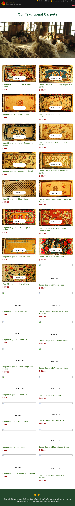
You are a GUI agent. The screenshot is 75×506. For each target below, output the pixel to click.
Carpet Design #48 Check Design (15, 199)
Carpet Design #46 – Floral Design (16, 284)
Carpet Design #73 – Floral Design (16, 421)
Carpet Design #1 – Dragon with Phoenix (18, 473)
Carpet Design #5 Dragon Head (51, 285)
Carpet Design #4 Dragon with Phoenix (17, 171)
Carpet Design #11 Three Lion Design (54, 368)
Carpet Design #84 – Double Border (53, 341)
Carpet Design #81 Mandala (50, 395)
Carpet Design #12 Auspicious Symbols (54, 447)
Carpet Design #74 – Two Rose (14, 395)
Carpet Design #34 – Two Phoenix (52, 420)
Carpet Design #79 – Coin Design (15, 114)
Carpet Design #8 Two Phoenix (51, 257)
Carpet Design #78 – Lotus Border (16, 257)
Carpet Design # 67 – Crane (13, 447)
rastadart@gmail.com (51, 501)
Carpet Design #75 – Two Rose (14, 339)
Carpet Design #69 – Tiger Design (15, 311)
